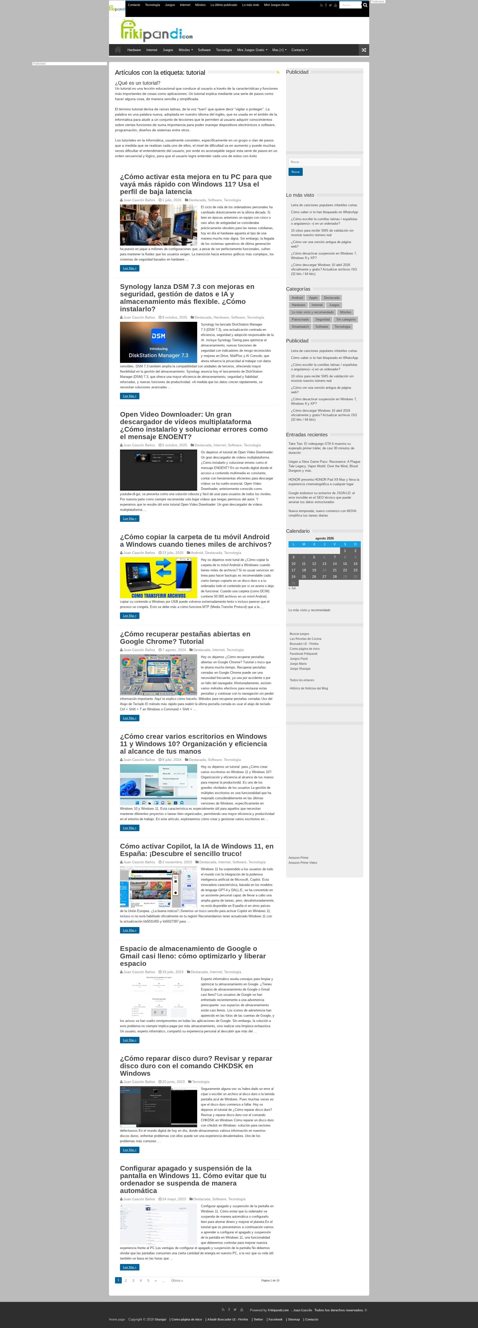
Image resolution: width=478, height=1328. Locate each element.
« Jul (292, 588)
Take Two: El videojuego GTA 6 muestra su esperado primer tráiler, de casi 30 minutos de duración (321, 448)
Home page (117, 1319)
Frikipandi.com (278, 1310)
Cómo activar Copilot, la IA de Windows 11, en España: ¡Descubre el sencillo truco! (197, 850)
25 (304, 577)
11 (304, 564)
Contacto (134, 5)
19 (314, 570)
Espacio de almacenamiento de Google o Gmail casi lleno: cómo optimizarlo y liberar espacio (193, 956)
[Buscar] (365, 5)
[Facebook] (325, 5)
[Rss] (321, 5)
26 (314, 577)
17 (294, 570)
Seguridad (322, 319)
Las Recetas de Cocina (305, 639)
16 (356, 564)
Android (197, 553)
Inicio (118, 49)
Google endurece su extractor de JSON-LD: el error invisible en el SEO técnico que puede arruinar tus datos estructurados (322, 497)
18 (304, 570)
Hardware (134, 50)
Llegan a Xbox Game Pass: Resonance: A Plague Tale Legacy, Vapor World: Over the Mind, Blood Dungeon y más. (324, 466)
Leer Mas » (129, 268)
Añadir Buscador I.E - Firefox (227, 1319)
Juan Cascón (302, 1310)
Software (204, 50)
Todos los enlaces (302, 680)
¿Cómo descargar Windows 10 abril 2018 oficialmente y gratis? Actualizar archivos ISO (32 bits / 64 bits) (324, 269)
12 (314, 564)
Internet (185, 5)
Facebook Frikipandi (303, 654)
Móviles (200, 5)
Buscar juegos (299, 634)
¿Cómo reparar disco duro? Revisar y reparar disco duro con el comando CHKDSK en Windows (196, 1066)
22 (345, 570)
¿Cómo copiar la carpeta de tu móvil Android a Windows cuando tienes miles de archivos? (196, 540)
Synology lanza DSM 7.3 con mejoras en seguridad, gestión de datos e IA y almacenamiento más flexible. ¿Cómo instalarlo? (187, 298)
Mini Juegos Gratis (276, 5)
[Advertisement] (326, 108)
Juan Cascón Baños (139, 200)
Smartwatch (300, 327)
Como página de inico (305, 649)
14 (335, 564)
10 (294, 564)
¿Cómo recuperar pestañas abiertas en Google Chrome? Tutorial (185, 637)
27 (324, 577)
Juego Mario (298, 663)
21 (335, 570)
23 (356, 570)
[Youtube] (336, 5)
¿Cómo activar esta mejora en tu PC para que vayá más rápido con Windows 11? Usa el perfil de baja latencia (196, 184)
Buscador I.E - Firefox (304, 644)
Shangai (160, 1319)
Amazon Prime (298, 858)
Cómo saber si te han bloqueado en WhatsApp (324, 212)
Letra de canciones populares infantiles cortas (324, 205)
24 (294, 577)
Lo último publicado (224, 5)
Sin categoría (346, 319)
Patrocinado (300, 319)
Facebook (276, 1319)
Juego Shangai (300, 668)
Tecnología (152, 5)
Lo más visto (250, 5)
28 (335, 577)
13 (324, 564)
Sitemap (294, 1319)
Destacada (197, 200)
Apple (313, 298)
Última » (177, 1280)
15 (345, 564)
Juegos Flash (299, 659)
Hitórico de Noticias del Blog (309, 688)
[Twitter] (330, 5)
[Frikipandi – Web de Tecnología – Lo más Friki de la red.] (167, 30)
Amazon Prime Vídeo (303, 862)
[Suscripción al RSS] (278, 72)
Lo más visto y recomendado (313, 312)
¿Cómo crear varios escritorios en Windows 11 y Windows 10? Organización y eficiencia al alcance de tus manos (193, 743)
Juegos (170, 5)
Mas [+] (278, 50)
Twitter (258, 1319)
